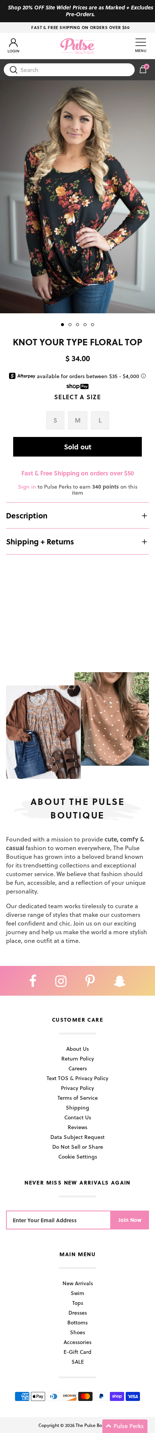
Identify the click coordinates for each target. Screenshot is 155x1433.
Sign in (27, 486)
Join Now (130, 1220)
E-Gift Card (77, 1352)
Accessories (77, 1342)
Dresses (77, 1313)
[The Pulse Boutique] (77, 46)
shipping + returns (40, 541)
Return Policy (77, 1058)
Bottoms (77, 1322)
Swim (77, 1293)
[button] (124, 1426)
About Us (77, 1049)
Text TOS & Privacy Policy (77, 1078)
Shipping (77, 1107)
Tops (77, 1303)
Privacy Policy (77, 1088)
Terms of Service (78, 1098)
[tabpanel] (77, 196)
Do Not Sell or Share (77, 1147)
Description (26, 515)
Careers (77, 1068)
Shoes (77, 1332)
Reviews (77, 1127)
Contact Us (77, 1117)
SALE (77, 1362)
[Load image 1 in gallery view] (77, 196)
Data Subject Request (77, 1137)
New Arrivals (77, 1283)
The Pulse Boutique (95, 1425)
